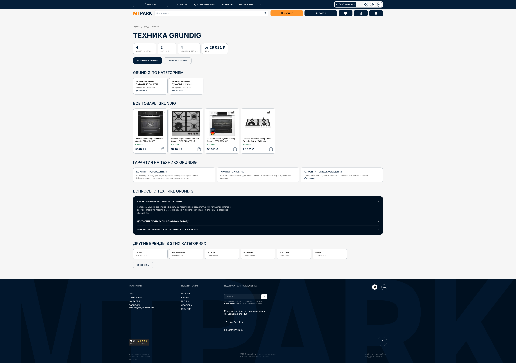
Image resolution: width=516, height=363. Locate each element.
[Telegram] (374, 287)
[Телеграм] (365, 4)
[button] (211, 13)
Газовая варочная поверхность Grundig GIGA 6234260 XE (185, 139)
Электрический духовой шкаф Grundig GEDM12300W (221, 139)
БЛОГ (262, 4)
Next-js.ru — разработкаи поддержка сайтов (376, 355)
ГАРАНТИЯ (182, 4)
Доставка (186, 305)
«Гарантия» (309, 178)
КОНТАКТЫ (227, 4)
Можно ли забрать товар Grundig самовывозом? (167, 229)
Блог (131, 294)
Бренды (146, 27)
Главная (137, 27)
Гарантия (186, 309)
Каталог (185, 297)
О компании (135, 297)
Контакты (134, 301)
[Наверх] (382, 341)
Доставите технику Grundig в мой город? (163, 221)
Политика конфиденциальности (141, 306)
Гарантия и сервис (178, 60)
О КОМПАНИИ (246, 4)
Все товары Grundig (147, 60)
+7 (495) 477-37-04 (345, 4)
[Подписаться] (264, 296)
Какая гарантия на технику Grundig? (159, 201)
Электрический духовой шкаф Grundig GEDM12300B (149, 139)
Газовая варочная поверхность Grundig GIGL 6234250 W (257, 139)
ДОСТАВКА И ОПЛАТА (204, 4)
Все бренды (143, 265)
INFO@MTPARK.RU (233, 330)
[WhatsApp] (372, 4)
